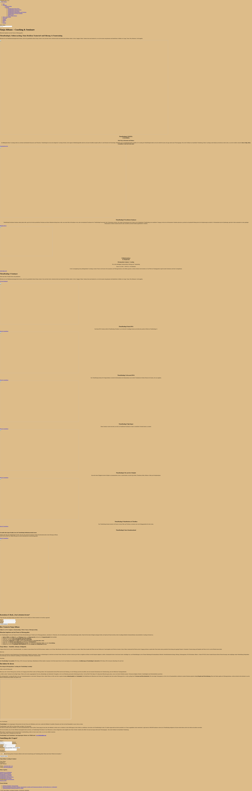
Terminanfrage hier (4, 146)
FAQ (4, 21)
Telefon (1, 746)
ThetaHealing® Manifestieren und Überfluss (17, 12)
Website (1, 622)
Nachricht (2, 750)
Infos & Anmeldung (4, 331)
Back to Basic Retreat (12, 15)
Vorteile (4, 19)
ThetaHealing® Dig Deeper (13, 11)
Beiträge (4, 20)
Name (1, 619)
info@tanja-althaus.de (7, 767)
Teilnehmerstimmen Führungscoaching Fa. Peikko (13, 788)
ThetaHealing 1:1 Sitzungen (6, 774)
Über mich (5, 18)
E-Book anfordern (4, 624)
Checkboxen (3, 751)
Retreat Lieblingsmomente (5, 773)
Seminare (7, 7)
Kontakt (4, 22)
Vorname (14, 742)
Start (4, 4)
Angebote (5, 5)
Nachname (14, 743)
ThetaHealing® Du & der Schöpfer (15, 13)
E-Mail (2, 621)
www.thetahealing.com (41, 735)
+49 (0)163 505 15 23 (8, 766)
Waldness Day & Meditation (6, 772)
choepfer (12, 779)
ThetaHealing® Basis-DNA (13, 8)
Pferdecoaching (8, 6)
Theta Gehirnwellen (7, 17)
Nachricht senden (4, 756)
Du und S (8, 779)
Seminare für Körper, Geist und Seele (10, 785)
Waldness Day (11, 14)
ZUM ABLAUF (3, 271)
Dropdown (2, 747)
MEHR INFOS (3, 225)
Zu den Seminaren (4, 281)
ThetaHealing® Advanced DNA (14, 9)
